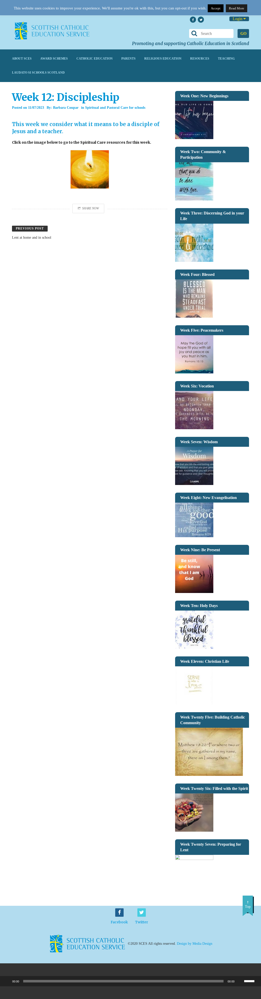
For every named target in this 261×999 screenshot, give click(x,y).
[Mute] (240, 981)
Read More (236, 8)
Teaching (226, 58)
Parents (128, 58)
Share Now (90, 208)
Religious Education (162, 58)
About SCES (22, 58)
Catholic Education (94, 58)
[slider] (251, 980)
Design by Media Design (194, 944)
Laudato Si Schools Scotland (38, 72)
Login (238, 19)
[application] (130, 981)
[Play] (6, 981)
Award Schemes (54, 58)
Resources (199, 58)
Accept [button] (215, 8)
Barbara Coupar (66, 108)
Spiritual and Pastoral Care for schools (115, 108)
